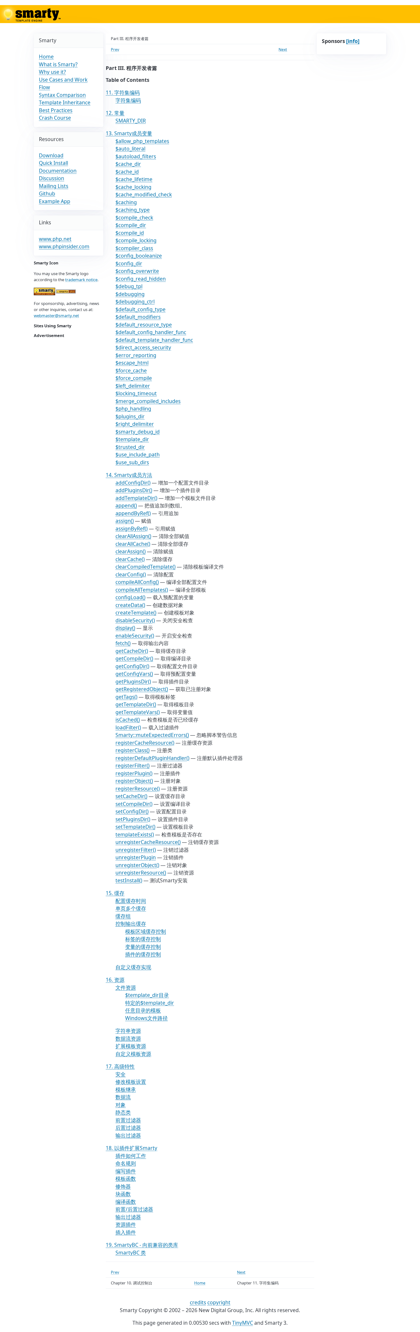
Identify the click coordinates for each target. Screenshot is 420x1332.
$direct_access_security (143, 347)
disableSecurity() (135, 620)
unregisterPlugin (135, 857)
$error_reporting (135, 355)
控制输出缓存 (130, 923)
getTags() (126, 696)
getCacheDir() (131, 651)
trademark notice (81, 279)
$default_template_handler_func (154, 340)
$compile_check (134, 217)
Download (51, 155)
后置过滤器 (128, 1127)
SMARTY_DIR (130, 120)
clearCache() (130, 559)
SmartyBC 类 (130, 1252)
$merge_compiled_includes (148, 401)
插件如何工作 (130, 1155)
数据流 (123, 1097)
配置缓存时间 (130, 900)
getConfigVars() (134, 673)
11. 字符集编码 (123, 92)
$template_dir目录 (147, 995)
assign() (124, 520)
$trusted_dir (130, 447)
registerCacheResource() (144, 742)
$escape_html (132, 362)
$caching (126, 202)
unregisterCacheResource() (148, 842)
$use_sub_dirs (132, 462)
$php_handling (133, 408)
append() (126, 505)
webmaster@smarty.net (56, 315)
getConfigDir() (132, 666)
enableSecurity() (134, 635)
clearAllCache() (132, 543)
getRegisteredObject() (141, 689)
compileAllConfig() (137, 582)
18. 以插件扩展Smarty (131, 1148)
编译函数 (125, 1201)
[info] (352, 41)
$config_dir (128, 263)
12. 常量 (115, 113)
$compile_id (129, 232)
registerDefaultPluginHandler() (152, 758)
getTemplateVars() (137, 712)
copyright (218, 1302)
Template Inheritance (64, 102)
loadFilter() (128, 727)
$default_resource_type (143, 324)
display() (125, 627)
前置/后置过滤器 (134, 1209)
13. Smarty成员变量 (129, 133)
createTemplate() (135, 612)
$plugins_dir (130, 416)
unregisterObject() (137, 865)
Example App (54, 201)
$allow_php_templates (142, 141)
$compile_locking (136, 240)
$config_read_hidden (140, 278)
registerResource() (137, 788)
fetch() (123, 643)
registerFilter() (132, 765)
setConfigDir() (132, 811)
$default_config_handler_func (150, 332)
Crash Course (55, 117)
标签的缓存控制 (143, 939)
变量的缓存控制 (143, 946)
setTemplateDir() (135, 826)
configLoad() (130, 597)
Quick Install (53, 163)
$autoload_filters (135, 156)
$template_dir (132, 439)
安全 (120, 1074)
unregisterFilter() (135, 849)
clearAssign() (130, 551)
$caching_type (132, 209)
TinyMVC (242, 1322)
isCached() (127, 719)
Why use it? (52, 71)
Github (47, 193)
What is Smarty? (58, 64)
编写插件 (125, 1171)
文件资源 (125, 987)
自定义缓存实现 (133, 967)
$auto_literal (130, 148)
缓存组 (123, 916)
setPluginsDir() (132, 819)
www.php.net (55, 239)
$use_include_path (137, 454)
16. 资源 (115, 979)
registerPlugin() (133, 773)
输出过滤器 (128, 1135)
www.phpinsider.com (64, 246)
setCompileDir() (133, 804)
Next (283, 49)
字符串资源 (128, 1030)
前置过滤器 (128, 1120)
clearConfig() (130, 574)
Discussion (51, 178)
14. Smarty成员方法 (129, 475)
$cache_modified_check (143, 194)
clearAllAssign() (133, 536)
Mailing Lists (53, 186)
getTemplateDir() (135, 704)
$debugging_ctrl (135, 301)
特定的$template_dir (149, 1002)
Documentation (58, 170)
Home (46, 56)
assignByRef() (131, 528)
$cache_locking (133, 187)
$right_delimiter (134, 424)
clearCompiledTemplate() (145, 566)
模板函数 (125, 1178)
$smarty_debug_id (137, 431)
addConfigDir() (132, 482)
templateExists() (134, 834)
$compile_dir (130, 225)
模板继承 (125, 1089)
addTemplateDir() (136, 498)
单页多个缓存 (130, 908)
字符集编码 (128, 100)
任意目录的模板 (143, 1010)
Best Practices (55, 110)
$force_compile (133, 378)
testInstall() (128, 880)
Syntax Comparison (62, 95)
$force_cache (131, 370)
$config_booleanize (138, 255)
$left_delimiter (132, 385)
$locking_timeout (136, 393)
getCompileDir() (134, 658)
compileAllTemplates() (141, 589)
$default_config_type (140, 309)
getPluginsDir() (133, 681)
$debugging (130, 294)
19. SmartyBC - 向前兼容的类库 (142, 1244)
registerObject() (134, 780)
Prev (115, 49)
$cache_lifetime (133, 179)
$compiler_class (134, 248)
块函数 (123, 1193)
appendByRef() (133, 513)
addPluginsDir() (133, 490)
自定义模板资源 (133, 1053)
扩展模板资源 (130, 1046)
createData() (130, 605)
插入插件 (125, 1232)
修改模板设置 (130, 1081)
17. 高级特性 (120, 1066)
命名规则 (125, 1163)
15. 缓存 (115, 893)
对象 (120, 1104)
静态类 (123, 1112)
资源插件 (125, 1224)
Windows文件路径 (146, 1018)
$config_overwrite (137, 271)
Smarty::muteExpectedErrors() (152, 735)
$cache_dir (128, 163)
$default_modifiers (138, 316)
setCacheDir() (131, 796)
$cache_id (127, 171)
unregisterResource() (140, 872)
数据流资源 (128, 1038)
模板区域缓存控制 (145, 931)
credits (198, 1302)
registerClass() (132, 750)
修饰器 (123, 1186)
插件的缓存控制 (143, 954)
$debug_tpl (128, 286)
